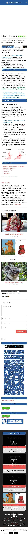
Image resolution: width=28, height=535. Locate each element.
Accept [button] (11, 533)
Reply (19, 293)
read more (19, 451)
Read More (21, 533)
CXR (23, 125)
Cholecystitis (6, 173)
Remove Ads (14, 522)
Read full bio (17, 204)
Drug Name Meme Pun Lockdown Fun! (14, 257)
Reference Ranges (5, 409)
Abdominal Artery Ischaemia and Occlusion (14, 166)
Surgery (20, 42)
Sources (10, 518)
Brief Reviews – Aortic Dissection (14, 447)
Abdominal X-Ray (7, 170)
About (4, 518)
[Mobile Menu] (26, 2)
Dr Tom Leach (13, 40)
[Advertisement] (14, 19)
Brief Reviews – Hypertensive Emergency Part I (14, 466)
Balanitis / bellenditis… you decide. (14, 234)
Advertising (21, 520)
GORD (21, 67)
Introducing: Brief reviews (14, 486)
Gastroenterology (10, 42)
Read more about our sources (7, 400)
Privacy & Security (11, 520)
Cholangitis (6, 171)
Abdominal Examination (9, 168)
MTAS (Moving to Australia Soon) (14, 282)
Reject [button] (16, 533)
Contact (16, 518)
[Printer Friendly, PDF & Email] (22, 36)
